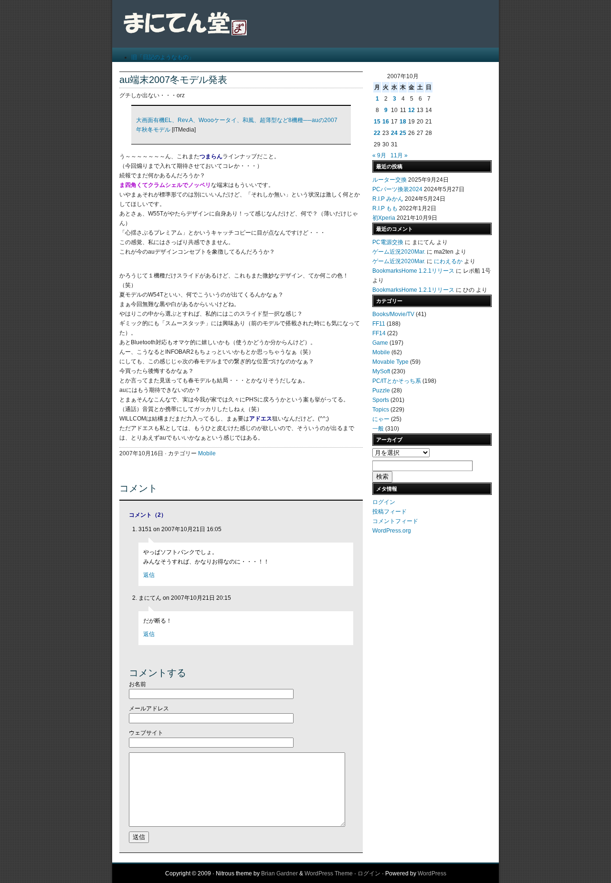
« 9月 (379, 155)
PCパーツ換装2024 (397, 189)
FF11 (378, 323)
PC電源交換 (387, 242)
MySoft (381, 371)
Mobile (207, 453)
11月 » (399, 155)
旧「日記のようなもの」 (162, 57)
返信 (149, 575)
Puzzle (381, 390)
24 (394, 133)
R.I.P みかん (387, 198)
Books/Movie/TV (393, 314)
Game (380, 342)
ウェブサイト (146, 732)
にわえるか (448, 261)
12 (411, 110)
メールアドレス (149, 708)
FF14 (379, 333)
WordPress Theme (329, 873)
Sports (380, 400)
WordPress (432, 873)
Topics (380, 409)
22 (377, 133)
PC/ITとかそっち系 (396, 381)
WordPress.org (391, 530)
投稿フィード (389, 511)
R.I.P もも (385, 208)
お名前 (137, 684)
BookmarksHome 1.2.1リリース (413, 270)
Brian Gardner (279, 873)
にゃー (381, 419)
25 (403, 133)
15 (377, 121)
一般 (378, 428)
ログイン (383, 502)
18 (403, 121)
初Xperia (383, 218)
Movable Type (390, 362)
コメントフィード (395, 521)
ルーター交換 (389, 179)
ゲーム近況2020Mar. (398, 251)
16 (385, 121)
